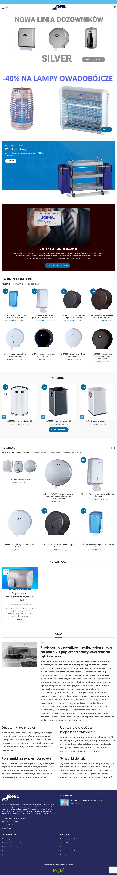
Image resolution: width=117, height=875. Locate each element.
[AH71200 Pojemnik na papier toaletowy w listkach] (14, 298)
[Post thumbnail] (63, 800)
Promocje (62, 853)
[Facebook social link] (56, 2)
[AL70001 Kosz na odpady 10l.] (96, 400)
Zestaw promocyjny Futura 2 (19, 478)
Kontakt (5, 849)
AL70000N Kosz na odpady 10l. (57, 421)
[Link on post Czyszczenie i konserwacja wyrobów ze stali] (19, 576)
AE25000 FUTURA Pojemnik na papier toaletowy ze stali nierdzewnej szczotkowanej (58, 495)
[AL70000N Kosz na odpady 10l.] (57, 400)
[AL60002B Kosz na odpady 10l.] (18, 400)
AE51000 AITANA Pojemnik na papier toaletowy (72, 355)
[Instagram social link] (59, 2)
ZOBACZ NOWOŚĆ (93, 59)
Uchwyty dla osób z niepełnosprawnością (77, 727)
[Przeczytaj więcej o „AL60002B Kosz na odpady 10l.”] (3, 416)
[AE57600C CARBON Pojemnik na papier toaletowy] (72, 298)
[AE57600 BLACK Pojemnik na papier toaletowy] (43, 339)
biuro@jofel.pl (7, 826)
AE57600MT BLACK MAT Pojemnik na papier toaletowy (100, 356)
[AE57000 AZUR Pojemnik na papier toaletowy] (14, 339)
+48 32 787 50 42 (11, 820)
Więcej (19, 617)
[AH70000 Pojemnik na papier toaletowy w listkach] (43, 298)
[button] (42, 416)
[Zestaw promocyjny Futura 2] (19, 466)
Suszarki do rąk (71, 756)
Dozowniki (63, 841)
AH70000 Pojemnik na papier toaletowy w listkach (43, 315)
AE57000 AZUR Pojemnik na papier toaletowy (14, 355)
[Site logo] (58, 8)
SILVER (56, 58)
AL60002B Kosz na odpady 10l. (18, 421)
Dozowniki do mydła (18, 725)
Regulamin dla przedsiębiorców (13, 845)
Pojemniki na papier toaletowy (27, 756)
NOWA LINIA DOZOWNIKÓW (59, 19)
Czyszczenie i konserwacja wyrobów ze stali (19, 594)
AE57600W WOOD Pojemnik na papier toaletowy (101, 314)
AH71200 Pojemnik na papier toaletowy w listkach (14, 315)
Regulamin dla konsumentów (12, 841)
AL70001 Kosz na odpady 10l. (96, 421)
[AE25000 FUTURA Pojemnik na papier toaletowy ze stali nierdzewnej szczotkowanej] (57, 473)
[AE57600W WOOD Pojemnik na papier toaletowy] (101, 298)
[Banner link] (58, 104)
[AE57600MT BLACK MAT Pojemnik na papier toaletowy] (101, 339)
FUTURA (80, 711)
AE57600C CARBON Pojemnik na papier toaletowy (72, 315)
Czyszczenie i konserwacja (19, 587)
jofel (26, 603)
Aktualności (6, 853)
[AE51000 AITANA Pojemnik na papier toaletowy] (72, 339)
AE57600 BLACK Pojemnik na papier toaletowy (43, 355)
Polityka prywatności (9, 837)
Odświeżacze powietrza (67, 849)
